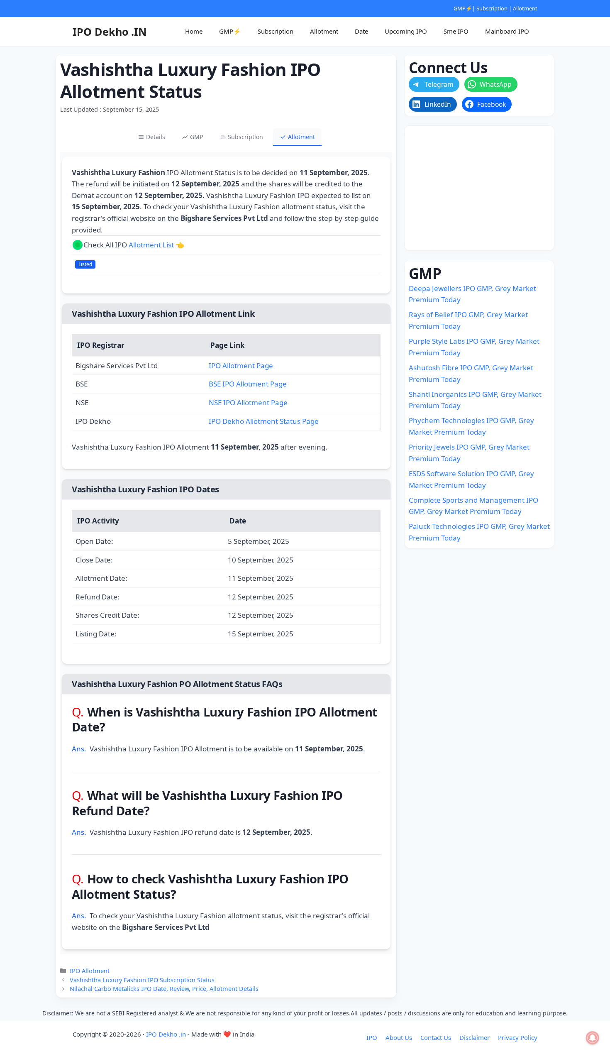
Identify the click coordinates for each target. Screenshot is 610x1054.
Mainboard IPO (507, 31)
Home (194, 31)
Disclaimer (474, 1037)
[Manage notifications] (592, 1037)
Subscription (492, 8)
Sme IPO (456, 31)
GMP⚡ (463, 8)
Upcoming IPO (406, 31)
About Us (399, 1037)
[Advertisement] (479, 188)
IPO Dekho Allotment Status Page (264, 421)
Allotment (525, 8)
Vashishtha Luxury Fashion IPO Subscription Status (142, 980)
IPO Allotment (90, 971)
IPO (371, 1037)
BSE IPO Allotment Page (248, 384)
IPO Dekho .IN (109, 31)
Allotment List (151, 244)
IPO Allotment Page (241, 365)
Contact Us (435, 1037)
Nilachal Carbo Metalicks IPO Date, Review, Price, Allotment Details (164, 989)
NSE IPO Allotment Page (248, 402)
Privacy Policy (517, 1037)
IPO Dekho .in (166, 1034)
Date (361, 31)
